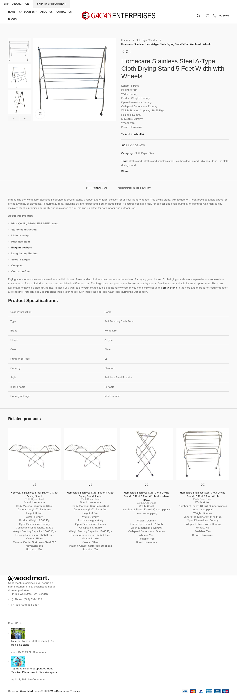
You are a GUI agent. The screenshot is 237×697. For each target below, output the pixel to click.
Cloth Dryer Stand (145, 40)
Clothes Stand (209, 160)
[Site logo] (118, 15)
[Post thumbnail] (18, 633)
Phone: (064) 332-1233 (28, 599)
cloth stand (135, 160)
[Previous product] (123, 52)
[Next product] (130, 52)
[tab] (96, 186)
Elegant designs (21, 247)
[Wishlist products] (207, 15)
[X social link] (136, 171)
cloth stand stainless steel (159, 160)
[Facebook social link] (132, 171)
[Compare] (34, 484)
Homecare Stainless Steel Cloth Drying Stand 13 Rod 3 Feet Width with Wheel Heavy (146, 496)
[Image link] (28, 578)
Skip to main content (51, 3)
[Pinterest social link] (139, 171)
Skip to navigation (16, 3)
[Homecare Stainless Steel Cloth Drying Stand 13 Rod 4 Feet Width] (202, 454)
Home (124, 40)
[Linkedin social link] (143, 171)
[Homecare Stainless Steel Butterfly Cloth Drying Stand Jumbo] (90, 454)
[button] (13, 118)
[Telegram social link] (147, 171)
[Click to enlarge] (40, 114)
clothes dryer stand (187, 160)
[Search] (199, 15)
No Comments (37, 652)
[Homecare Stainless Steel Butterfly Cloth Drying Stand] (34, 454)
